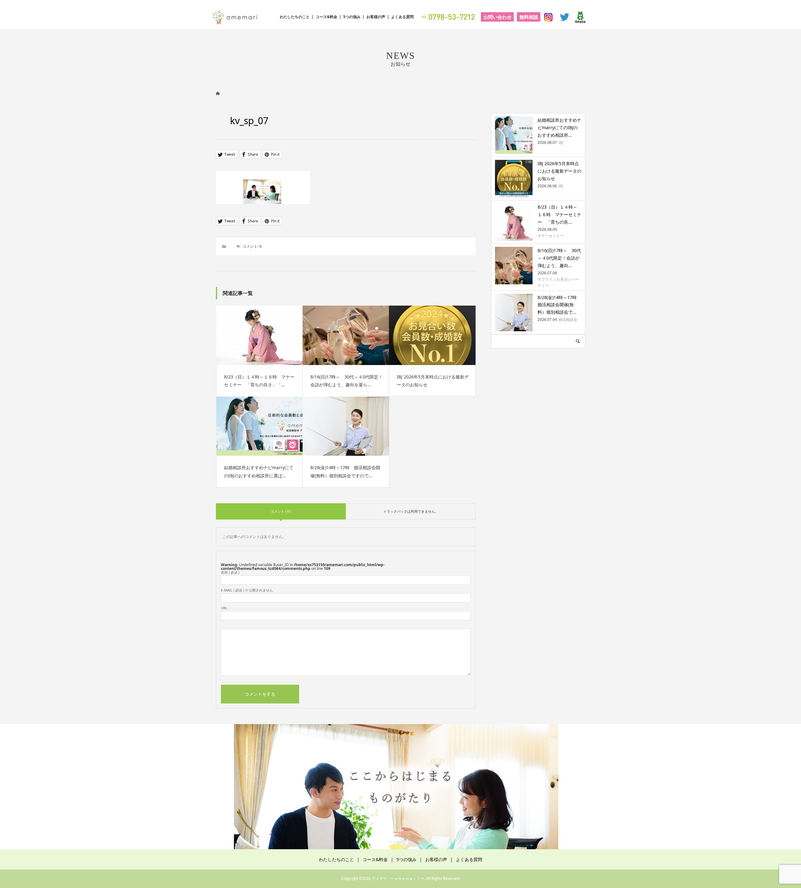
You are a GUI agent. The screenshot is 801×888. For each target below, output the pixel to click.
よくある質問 (402, 16)
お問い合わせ (497, 17)
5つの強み (351, 16)
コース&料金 (326, 16)
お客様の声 (375, 16)
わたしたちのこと (295, 16)
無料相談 (528, 17)
